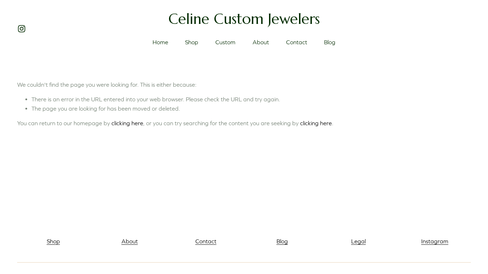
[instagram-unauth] (21, 28)
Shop (191, 42)
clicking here (127, 123)
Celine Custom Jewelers (244, 19)
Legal (358, 241)
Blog (329, 42)
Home (160, 42)
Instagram (434, 241)
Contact (296, 42)
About (261, 42)
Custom (225, 42)
